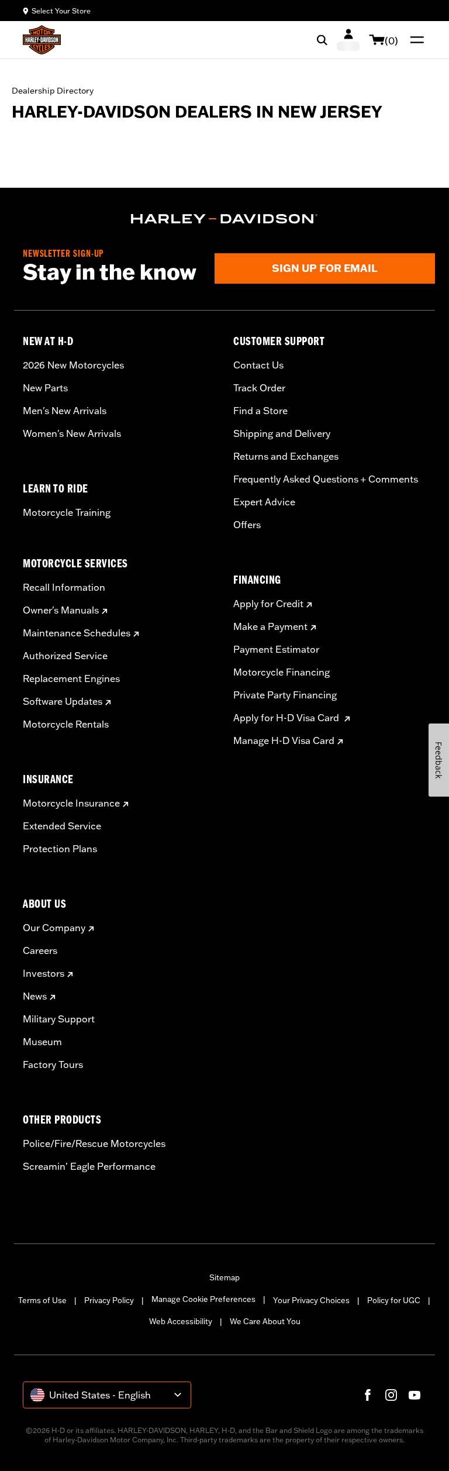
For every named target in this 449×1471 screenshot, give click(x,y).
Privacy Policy (109, 1300)
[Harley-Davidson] (224, 218)
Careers (40, 950)
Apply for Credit (268, 603)
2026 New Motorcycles (73, 365)
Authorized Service (65, 656)
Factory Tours (53, 1064)
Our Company (54, 927)
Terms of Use (42, 1300)
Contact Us (258, 365)
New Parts (45, 388)
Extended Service (62, 826)
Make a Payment (270, 626)
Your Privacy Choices (311, 1300)
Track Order (259, 388)
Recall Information (64, 587)
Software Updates (62, 701)
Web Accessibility (180, 1321)
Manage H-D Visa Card (283, 740)
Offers (247, 524)
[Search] (322, 39)
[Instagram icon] (391, 1395)
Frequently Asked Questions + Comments (325, 479)
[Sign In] (348, 39)
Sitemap (224, 1277)
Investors (43, 973)
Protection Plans (60, 849)
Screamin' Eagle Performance (89, 1166)
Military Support (59, 1019)
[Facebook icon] (368, 1395)
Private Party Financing (285, 695)
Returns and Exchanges (286, 456)
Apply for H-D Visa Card (287, 718)
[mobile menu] (414, 39)
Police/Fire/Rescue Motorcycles (94, 1143)
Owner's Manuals (61, 610)
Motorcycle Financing (281, 672)
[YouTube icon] (414, 1395)
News (35, 996)
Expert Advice (264, 502)
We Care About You (265, 1321)
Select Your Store (61, 10)
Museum (42, 1042)
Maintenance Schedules (76, 633)
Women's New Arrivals (72, 433)
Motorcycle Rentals (66, 724)
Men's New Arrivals (64, 410)
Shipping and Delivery (281, 433)
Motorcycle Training (66, 512)
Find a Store (260, 410)
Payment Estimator (276, 649)
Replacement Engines (71, 678)
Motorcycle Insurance (71, 803)
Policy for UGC (393, 1300)
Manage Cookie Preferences (203, 1299)
